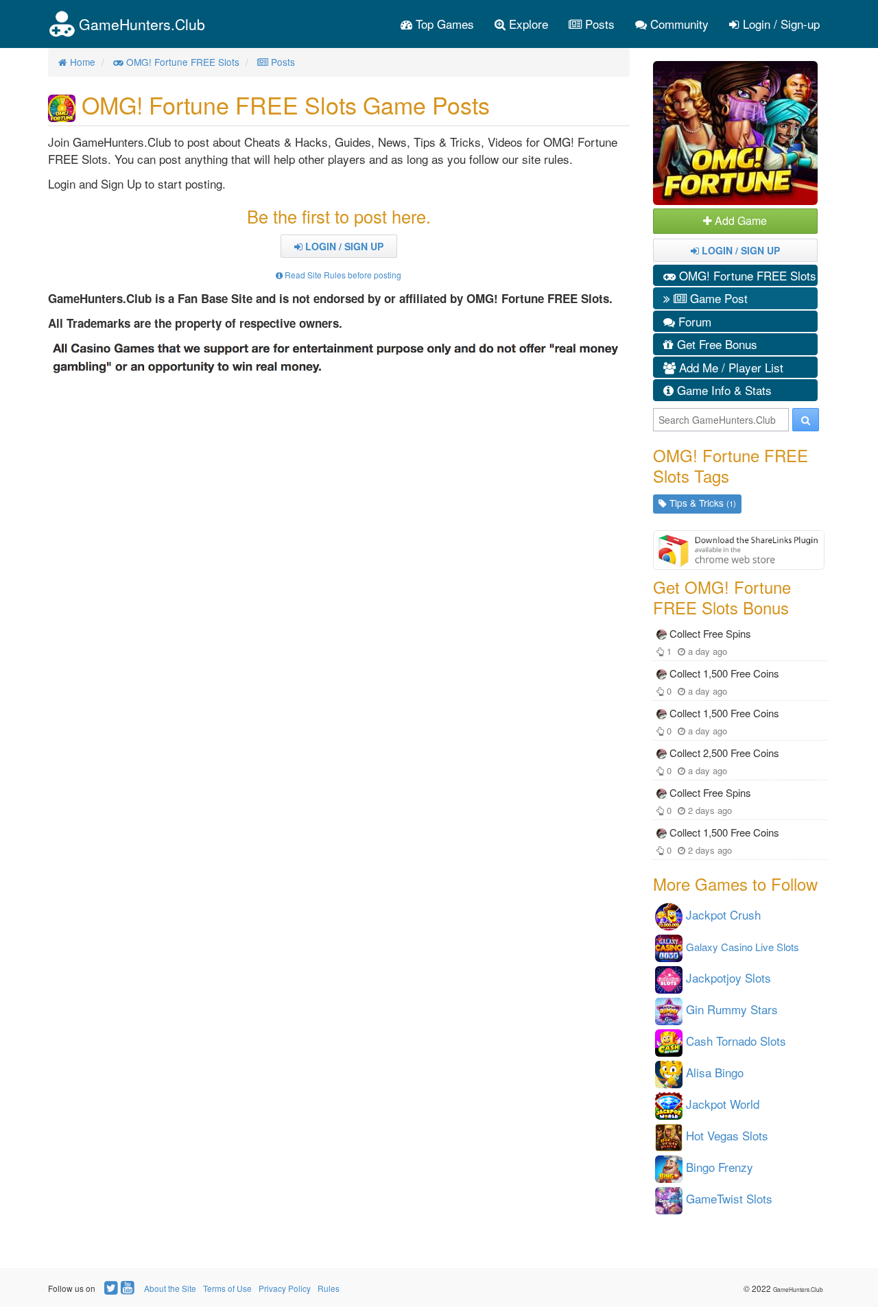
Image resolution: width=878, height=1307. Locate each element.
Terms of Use (227, 1288)
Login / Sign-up (779, 23)
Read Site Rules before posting (342, 274)
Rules (329, 1288)
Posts (598, 23)
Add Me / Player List (729, 367)
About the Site (170, 1288)
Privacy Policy (285, 1288)
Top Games (443, 23)
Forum (693, 321)
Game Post (717, 298)
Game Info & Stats (723, 389)
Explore (527, 23)
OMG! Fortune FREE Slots (746, 275)
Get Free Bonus (715, 343)
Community (678, 23)
